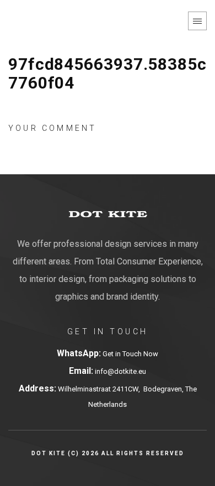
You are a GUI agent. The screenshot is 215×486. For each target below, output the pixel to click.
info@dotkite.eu (119, 371)
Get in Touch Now (130, 354)
